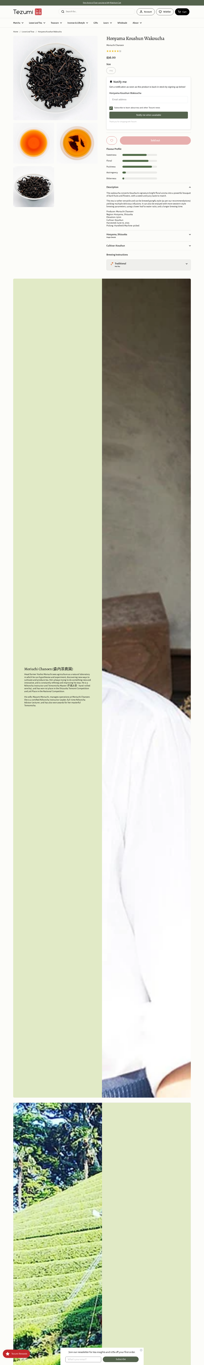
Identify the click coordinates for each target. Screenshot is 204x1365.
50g (111, 70)
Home (15, 32)
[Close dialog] (141, 1350)
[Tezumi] (27, 11)
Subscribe (121, 1359)
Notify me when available (148, 115)
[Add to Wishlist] (111, 140)
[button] (182, 11)
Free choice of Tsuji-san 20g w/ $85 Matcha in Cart (102, 3)
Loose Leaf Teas (28, 32)
